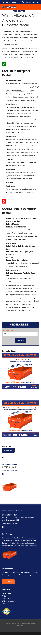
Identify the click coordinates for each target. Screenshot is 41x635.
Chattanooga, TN (30, 2)
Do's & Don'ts (6, 598)
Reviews (5, 603)
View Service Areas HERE (10, 520)
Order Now (20, 340)
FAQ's (4, 596)
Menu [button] (36, 7)
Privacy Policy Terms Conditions (27, 625)
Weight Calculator (8, 601)
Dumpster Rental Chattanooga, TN (9, 7)
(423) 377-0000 (10, 2)
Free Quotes (19, 11)
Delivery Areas (7, 593)
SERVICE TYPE (8, 331)
